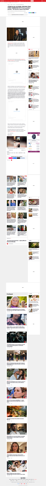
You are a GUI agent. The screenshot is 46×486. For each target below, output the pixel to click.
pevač (25, 86)
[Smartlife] (26, 480)
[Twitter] (19, 483)
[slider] (9, 146)
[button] (26, 12)
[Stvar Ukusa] (34, 480)
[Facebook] (18, 483)
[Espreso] (16, 480)
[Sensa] (28, 480)
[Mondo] (14, 480)
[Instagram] (23, 483)
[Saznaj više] (38, 49)
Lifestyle (11, 4)
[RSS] (28, 483)
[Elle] (19, 480)
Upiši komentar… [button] (11, 243)
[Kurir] (11, 480)
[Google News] (26, 483)
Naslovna (9, 4)
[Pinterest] (21, 483)
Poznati (14, 4)
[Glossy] (23, 480)
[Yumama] (31, 480)
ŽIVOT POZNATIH (12, 131)
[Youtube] (24, 483)
